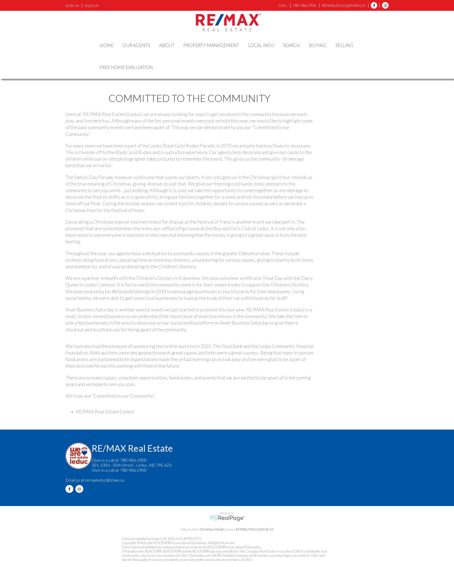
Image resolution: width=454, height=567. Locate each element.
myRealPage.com (227, 518)
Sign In (72, 5)
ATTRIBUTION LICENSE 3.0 (255, 529)
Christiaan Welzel (212, 529)
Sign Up (91, 5)
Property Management (211, 45)
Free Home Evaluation (126, 67)
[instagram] (384, 5)
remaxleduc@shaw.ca (104, 479)
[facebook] (372, 5)
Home (106, 45)
